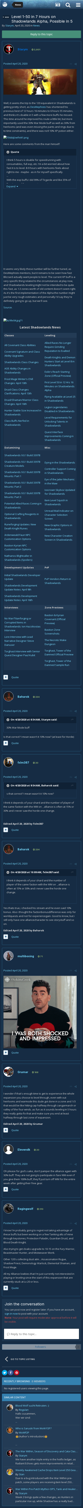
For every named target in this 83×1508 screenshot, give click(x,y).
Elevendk (24, 1149)
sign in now (11, 1313)
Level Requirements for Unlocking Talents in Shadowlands (58, 421)
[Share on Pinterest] (16, 1372)
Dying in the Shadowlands (60, 462)
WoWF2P (24, 1432)
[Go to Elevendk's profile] (8, 1149)
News (36, 25)
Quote (15, 677)
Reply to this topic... (23, 1334)
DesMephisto (38, 107)
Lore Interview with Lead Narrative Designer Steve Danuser (19, 641)
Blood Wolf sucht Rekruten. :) (32, 1405)
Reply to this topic (41, 34)
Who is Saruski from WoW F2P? (33, 1428)
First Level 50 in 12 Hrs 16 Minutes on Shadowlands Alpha (60, 386)
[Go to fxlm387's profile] (8, 762)
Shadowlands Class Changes (21, 362)
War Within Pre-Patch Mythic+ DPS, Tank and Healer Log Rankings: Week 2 (46, 1489)
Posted (15, 63)
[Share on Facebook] (10, 1372)
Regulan (24, 1409)
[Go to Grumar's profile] (8, 1072)
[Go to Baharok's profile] (8, 696)
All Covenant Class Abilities (20, 345)
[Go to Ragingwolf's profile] (8, 1208)
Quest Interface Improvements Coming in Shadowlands (59, 436)
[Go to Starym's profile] (8, 49)
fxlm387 (23, 762)
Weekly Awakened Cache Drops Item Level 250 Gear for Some (46, 1470)
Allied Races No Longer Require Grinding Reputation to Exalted (58, 347)
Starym (9, 25)
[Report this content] (70, 64)
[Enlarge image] (40, 81)
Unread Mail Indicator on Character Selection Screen (59, 515)
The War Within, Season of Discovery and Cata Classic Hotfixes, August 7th (46, 1451)
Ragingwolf (25, 1208)
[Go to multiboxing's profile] (8, 956)
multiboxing (26, 956)
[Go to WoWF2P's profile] (10, 1430)
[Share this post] (76, 64)
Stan (21, 1474)
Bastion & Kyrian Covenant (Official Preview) (55, 619)
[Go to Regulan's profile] (10, 1407)
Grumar (23, 1072)
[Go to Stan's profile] (10, 1472)
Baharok (23, 696)
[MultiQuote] (5, 677)
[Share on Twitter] (4, 1372)
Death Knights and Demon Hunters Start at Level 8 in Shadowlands (60, 361)
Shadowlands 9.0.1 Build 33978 (22, 455)
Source (7, 307)
